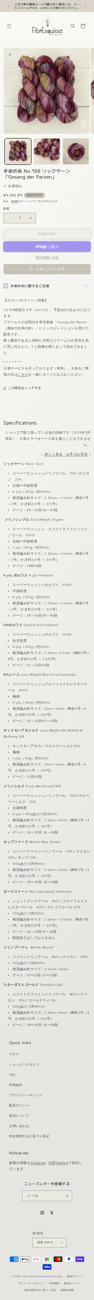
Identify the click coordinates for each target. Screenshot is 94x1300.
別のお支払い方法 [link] (47, 257)
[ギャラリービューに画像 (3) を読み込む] (76, 151)
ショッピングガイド (24, 1065)
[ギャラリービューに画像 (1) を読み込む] (18, 151)
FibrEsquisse (29, 1276)
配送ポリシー (19, 1105)
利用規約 (15, 1085)
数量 (6, 208)
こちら (23, 375)
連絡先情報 (67, 1290)
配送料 (15, 201)
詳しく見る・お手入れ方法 (66, 454)
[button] (9, 26)
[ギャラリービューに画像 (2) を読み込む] (47, 151)
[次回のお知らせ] (86, 6)
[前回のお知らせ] (8, 6)
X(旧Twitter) (58, 1163)
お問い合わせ (19, 1126)
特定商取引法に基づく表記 (29, 1136)
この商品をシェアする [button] (24, 388)
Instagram (38, 1163)
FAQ (12, 1075)
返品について (19, 1116)
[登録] (67, 1196)
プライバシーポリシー (25, 1095)
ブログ (14, 1054)
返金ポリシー (75, 1276)
